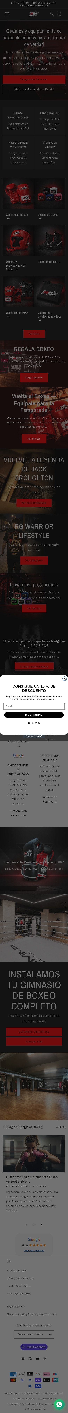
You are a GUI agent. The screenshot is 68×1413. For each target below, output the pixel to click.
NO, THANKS (34, 723)
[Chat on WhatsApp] (59, 1404)
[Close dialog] (65, 678)
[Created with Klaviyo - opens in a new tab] (34, 736)
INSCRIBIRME (34, 715)
